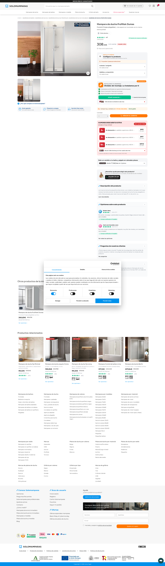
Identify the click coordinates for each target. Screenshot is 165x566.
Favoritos (53, 502)
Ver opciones (23, 323)
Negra (46, 468)
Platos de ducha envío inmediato (27, 513)
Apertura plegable (49, 415)
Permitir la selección (82, 301)
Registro (53, 496)
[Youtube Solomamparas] (143, 546)
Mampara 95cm (100, 431)
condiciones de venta (69, 551)
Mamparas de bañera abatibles (27, 404)
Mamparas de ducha (32, 12)
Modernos (124, 449)
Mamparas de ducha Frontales (58, 18)
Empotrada (73, 468)
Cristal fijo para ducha (50, 418)
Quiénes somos (21, 502)
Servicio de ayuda (92, 497)
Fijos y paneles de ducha (51, 404)
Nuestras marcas (134, 12)
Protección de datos (36, 551)
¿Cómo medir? (21, 507)
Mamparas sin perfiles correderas (28, 447)
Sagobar (97, 478)
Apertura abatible (49, 412)
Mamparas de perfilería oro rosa (79, 409)
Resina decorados (100, 457)
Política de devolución (97, 551)
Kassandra (47, 444)
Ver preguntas (102, 256)
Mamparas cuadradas (50, 399)
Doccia (46, 449)
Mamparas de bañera (48, 12)
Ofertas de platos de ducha (59, 519)
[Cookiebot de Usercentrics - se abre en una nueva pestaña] (111, 264)
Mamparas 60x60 (100, 397)
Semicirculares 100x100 (102, 428)
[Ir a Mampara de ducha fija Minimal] (31, 349)
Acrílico (97, 452)
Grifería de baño (93, 12)
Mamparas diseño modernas (26, 455)
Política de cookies (52, 551)
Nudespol (21, 471)
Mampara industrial (24, 452)
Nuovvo (20, 473)
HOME (19, 18)
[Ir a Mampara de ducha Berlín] (137, 349)
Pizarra (97, 447)
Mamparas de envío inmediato (26, 510)
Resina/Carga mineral (101, 449)
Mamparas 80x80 (100, 418)
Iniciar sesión (54, 494)
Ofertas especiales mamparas (60, 513)
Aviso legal (22, 551)
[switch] (72, 293)
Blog (18, 521)
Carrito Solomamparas (57, 499)
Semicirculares (48, 407)
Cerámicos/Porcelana (101, 444)
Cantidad (99, 112)
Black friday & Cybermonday (59, 516)
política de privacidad (105, 525)
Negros (72, 447)
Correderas (47, 420)
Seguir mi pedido (56, 505)
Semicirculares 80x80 (101, 423)
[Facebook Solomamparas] (139, 546)
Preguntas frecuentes (24, 496)
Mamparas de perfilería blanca (79, 406)
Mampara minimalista (24, 449)
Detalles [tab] (82, 269)
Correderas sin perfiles (50, 410)
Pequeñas (98, 433)
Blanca (46, 471)
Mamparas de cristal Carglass (130, 410)
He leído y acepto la (98, 525)
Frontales (21, 397)
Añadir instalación (114, 97)
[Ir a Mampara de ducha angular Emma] (57, 349)
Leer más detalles (103, 197)
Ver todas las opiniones (105, 238)
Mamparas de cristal (127, 399)
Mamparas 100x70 (100, 404)
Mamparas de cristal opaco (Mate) (131, 412)
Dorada (46, 473)
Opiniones (20, 494)
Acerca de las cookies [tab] (108, 269)
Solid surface (99, 455)
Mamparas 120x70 (100, 412)
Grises (71, 449)
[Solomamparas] (50, 546)
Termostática (74, 473)
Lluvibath (98, 481)
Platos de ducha (80, 12)
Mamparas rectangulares (51, 402)
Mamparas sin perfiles (24, 444)
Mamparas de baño (28, 18)
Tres (96, 471)
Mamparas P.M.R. (23, 460)
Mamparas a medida (65, 12)
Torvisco (46, 455)
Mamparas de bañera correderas (27, 407)
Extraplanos (124, 444)
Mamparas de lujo (23, 457)
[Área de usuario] (154, 6)
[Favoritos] (150, 5)
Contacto (19, 505)
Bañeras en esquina (24, 399)
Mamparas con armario (51, 428)
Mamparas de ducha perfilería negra (80, 401)
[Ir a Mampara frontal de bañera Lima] (110, 349)
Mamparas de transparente (129, 404)
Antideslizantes (125, 447)
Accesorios (106, 12)
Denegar (57, 301)
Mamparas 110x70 (100, 410)
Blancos (72, 452)
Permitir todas (107, 301)
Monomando (73, 471)
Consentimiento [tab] (57, 269)
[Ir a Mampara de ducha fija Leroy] (84, 349)
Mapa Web (82, 551)
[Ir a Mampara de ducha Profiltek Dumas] (31, 297)
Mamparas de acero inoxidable (130, 402)
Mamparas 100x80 (100, 407)
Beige (71, 444)
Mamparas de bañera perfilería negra (81, 404)
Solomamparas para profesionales (27, 499)
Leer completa (102, 216)
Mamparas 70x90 (100, 402)
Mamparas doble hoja (50, 423)
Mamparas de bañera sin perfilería (28, 410)
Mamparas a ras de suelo (51, 425)
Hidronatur (21, 476)
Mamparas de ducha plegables (78, 18)
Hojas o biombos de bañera (26, 402)
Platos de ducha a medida (25, 518)
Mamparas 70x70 (100, 399)
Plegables (21, 412)
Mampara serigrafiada (127, 407)
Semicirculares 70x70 (101, 420)
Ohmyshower (22, 481)
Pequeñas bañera (100, 436)
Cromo (46, 476)
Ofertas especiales (118, 12)
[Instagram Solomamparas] (141, 546)
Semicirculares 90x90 (101, 425)
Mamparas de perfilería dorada (79, 412)
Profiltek (46, 452)
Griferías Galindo (100, 473)
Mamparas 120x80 (100, 415)
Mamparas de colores (76, 414)
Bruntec (20, 478)
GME (45, 447)
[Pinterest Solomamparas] (145, 546)
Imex (96, 468)
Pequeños (124, 452)
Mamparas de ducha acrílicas (129, 397)
